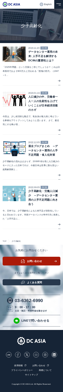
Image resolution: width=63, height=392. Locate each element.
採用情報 (18, 365)
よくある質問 (34, 282)
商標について (45, 370)
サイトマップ (31, 375)
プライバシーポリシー (22, 370)
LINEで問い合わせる (35, 320)
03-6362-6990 (29, 300)
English (48, 4)
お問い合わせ (34, 261)
